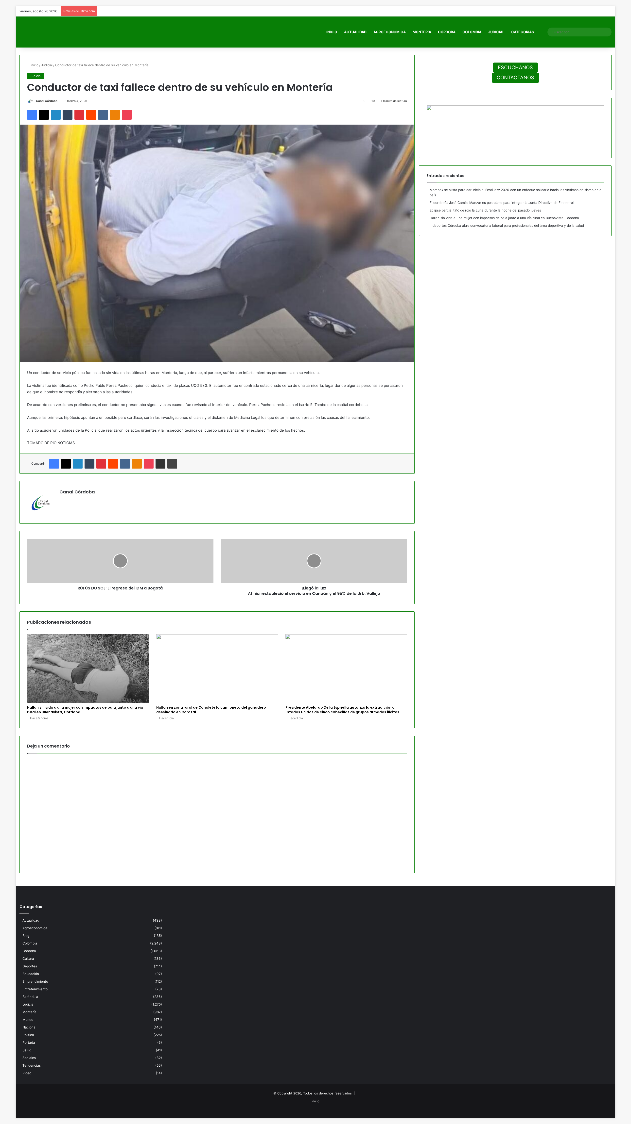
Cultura (28, 959)
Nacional (29, 1027)
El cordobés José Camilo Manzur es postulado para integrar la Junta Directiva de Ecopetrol (502, 203)
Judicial (496, 32)
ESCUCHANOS (515, 67)
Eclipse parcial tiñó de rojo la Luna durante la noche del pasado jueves (485, 210)
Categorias (522, 32)
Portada (28, 1042)
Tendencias (31, 1065)
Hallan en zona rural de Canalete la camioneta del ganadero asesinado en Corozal (211, 710)
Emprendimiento (35, 981)
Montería (422, 32)
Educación (30, 974)
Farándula (30, 997)
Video (26, 1073)
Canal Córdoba (46, 101)
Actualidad (355, 32)
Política (28, 1035)
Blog (25, 936)
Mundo (27, 1020)
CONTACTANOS (515, 78)
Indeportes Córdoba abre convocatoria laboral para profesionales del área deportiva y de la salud (507, 226)
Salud (26, 1050)
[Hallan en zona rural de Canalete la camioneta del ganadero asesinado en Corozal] (217, 668)
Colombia (471, 32)
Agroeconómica (389, 32)
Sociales (29, 1058)
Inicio (331, 32)
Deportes (29, 966)
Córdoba (447, 32)
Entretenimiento (35, 989)
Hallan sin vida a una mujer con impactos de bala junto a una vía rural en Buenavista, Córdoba (85, 710)
